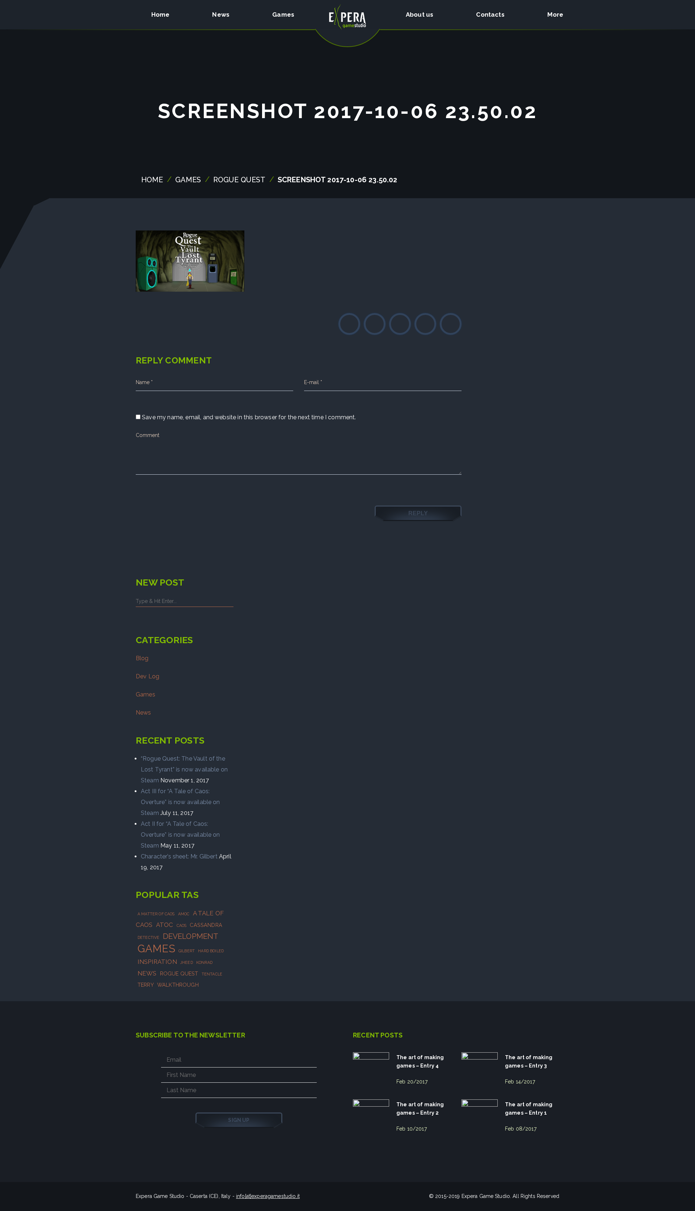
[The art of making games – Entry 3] (480, 1070)
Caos (182, 925)
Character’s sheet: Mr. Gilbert (179, 856)
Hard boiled (211, 951)
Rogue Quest (239, 179)
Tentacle (212, 974)
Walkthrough (178, 985)
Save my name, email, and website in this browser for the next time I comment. (249, 417)
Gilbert (186, 951)
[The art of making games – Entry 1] (480, 1117)
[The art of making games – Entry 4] (371, 1070)
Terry (146, 985)
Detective (148, 937)
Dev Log (147, 676)
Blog (142, 658)
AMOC (184, 914)
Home (152, 179)
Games (188, 179)
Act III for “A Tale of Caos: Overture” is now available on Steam (180, 802)
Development (191, 936)
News (143, 712)
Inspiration (157, 961)
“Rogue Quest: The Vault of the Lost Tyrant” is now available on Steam (184, 769)
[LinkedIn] (425, 324)
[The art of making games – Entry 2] (371, 1117)
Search (228, 601)
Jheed (186, 962)
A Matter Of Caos (156, 914)
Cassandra (206, 925)
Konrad (204, 962)
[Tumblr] (451, 324)
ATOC (164, 924)
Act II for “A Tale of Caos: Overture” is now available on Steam (180, 834)
